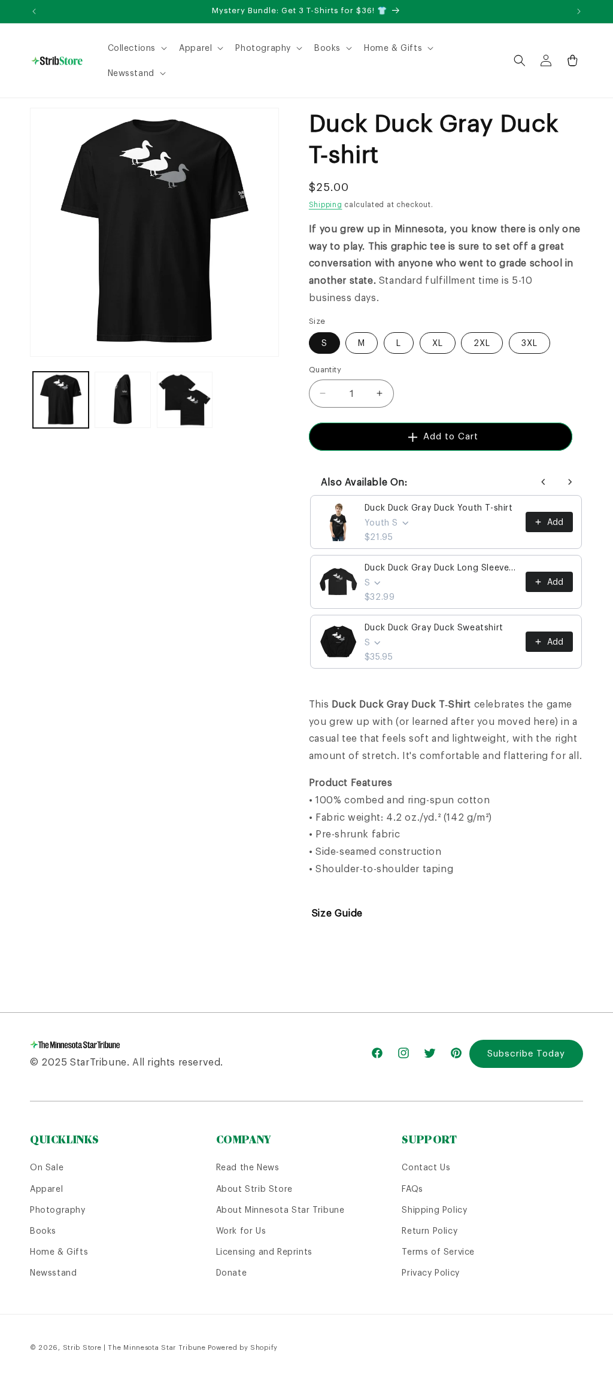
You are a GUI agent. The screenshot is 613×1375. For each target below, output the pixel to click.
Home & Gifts (59, 1251)
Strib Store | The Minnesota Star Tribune (134, 1347)
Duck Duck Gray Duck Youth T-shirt (439, 507)
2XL (482, 343)
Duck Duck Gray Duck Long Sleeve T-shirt (441, 567)
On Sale (46, 1167)
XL (437, 343)
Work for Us (241, 1230)
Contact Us (426, 1167)
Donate (231, 1272)
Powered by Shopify (243, 1347)
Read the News (248, 1167)
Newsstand (53, 1272)
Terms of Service (438, 1251)
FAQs (412, 1188)
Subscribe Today (526, 1053)
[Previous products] (543, 481)
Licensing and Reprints (264, 1251)
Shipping (325, 204)
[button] (136, 47)
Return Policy (429, 1230)
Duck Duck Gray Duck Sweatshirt (434, 627)
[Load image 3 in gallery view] (185, 399)
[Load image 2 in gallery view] (122, 399)
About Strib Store (254, 1188)
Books (43, 1230)
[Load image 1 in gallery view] (61, 399)
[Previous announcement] (34, 11)
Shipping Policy (434, 1209)
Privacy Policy (430, 1272)
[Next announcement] (579, 11)
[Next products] (570, 481)
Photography (58, 1209)
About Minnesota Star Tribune (280, 1209)
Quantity (325, 370)
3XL (529, 343)
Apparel (46, 1188)
